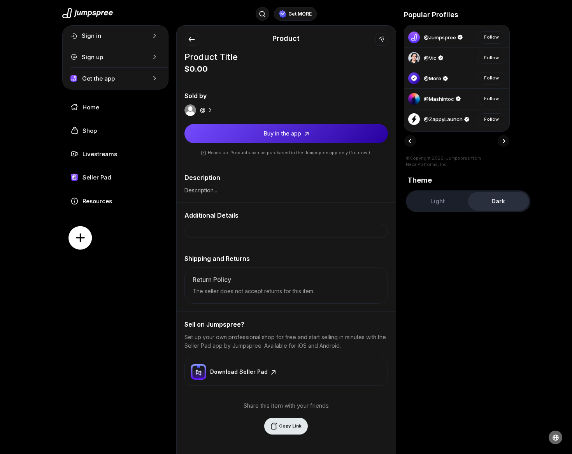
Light (437, 201)
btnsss (469, 15)
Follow (491, 37)
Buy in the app (283, 133)
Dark (498, 201)
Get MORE (300, 14)
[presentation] (410, 141)
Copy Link (290, 426)
